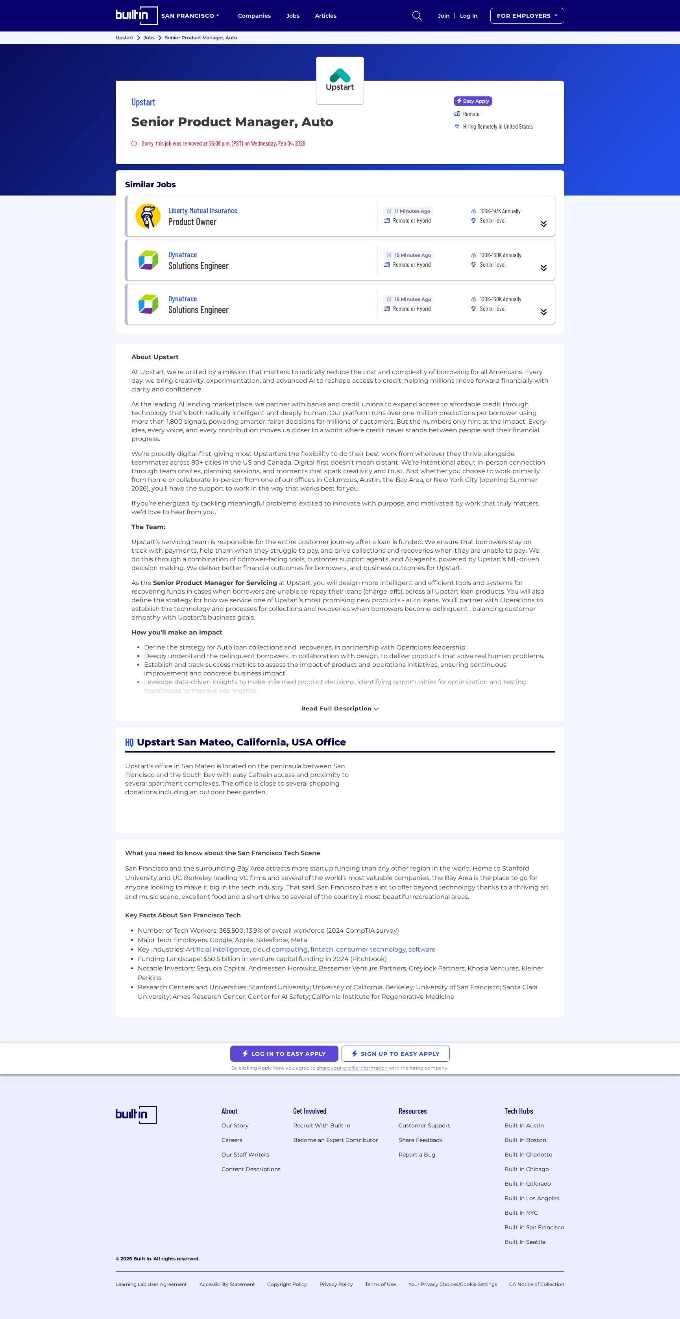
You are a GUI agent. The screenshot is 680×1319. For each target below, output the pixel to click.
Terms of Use (380, 1284)
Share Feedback (420, 1140)
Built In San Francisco (534, 1227)
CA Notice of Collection (536, 1284)
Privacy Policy (336, 1284)
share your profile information (352, 1068)
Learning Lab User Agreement (151, 1284)
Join (444, 15)
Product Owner (192, 221)
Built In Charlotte (528, 1154)
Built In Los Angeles (531, 1198)
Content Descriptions (251, 1169)
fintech (321, 949)
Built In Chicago (526, 1169)
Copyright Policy (287, 1284)
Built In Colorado (527, 1183)
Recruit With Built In (321, 1125)
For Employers (525, 15)
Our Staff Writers (245, 1154)
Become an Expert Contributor (335, 1140)
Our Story (235, 1125)
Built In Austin (524, 1125)
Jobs (292, 15)
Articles (325, 15)
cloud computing (280, 949)
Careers (232, 1140)
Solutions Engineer (198, 265)
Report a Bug (417, 1154)
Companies (254, 15)
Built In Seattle (524, 1241)
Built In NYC (521, 1212)
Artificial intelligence (218, 949)
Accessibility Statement (227, 1284)
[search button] (417, 15)
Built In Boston (525, 1140)
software (422, 949)
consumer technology (371, 949)
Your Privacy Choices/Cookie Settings (452, 1284)
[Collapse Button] (544, 224)
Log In (469, 15)
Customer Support (424, 1125)
